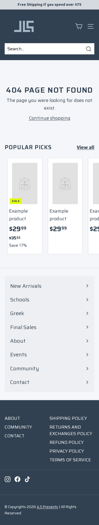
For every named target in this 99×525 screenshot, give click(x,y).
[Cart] (78, 26)
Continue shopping (49, 118)
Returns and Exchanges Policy (71, 430)
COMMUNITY (18, 427)
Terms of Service (70, 459)
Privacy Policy (67, 451)
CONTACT (14, 435)
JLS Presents (47, 507)
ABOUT (12, 418)
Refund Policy (67, 442)
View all (85, 147)
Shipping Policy (68, 418)
